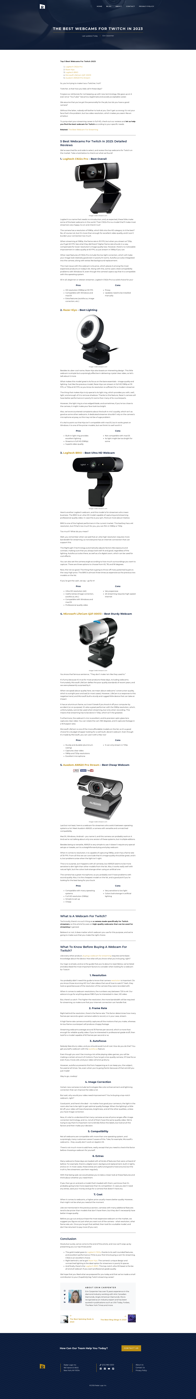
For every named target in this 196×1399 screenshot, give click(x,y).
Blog (108, 6)
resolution (115, 980)
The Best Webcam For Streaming (83, 130)
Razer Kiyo (70, 70)
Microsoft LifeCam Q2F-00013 (78, 75)
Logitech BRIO (71, 72)
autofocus (93, 1049)
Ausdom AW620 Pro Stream (77, 78)
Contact (130, 6)
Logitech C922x (94, 1252)
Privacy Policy (146, 6)
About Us (139, 1365)
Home (99, 6)
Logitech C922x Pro (73, 67)
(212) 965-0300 (108, 1365)
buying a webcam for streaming (97, 956)
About (119, 6)
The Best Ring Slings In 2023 (113, 1320)
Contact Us (131, 1348)
